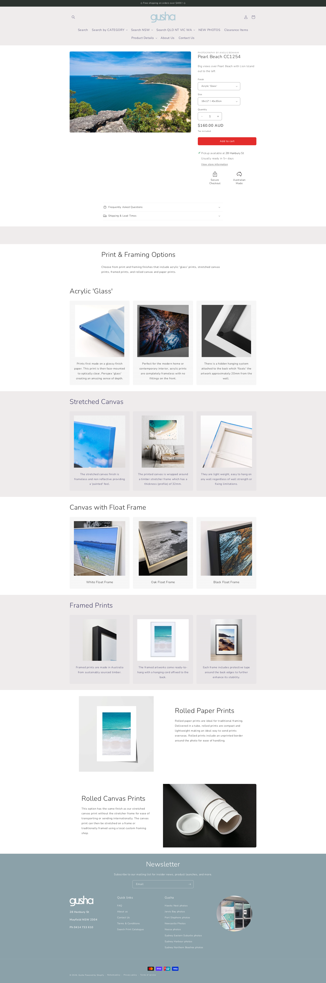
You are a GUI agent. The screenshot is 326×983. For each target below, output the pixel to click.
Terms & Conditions (128, 923)
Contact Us (123, 917)
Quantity (202, 109)
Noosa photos (173, 929)
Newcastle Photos (175, 923)
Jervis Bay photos (175, 911)
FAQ (119, 905)
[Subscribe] (189, 884)
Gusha (81, 975)
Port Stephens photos (177, 917)
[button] (73, 17)
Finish (201, 79)
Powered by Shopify (94, 975)
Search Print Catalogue (130, 929)
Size (200, 94)
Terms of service (148, 975)
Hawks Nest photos (176, 905)
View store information (214, 164)
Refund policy (113, 975)
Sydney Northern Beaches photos (184, 947)
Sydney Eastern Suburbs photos (183, 935)
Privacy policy (130, 975)
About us (122, 911)
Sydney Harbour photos (178, 941)
